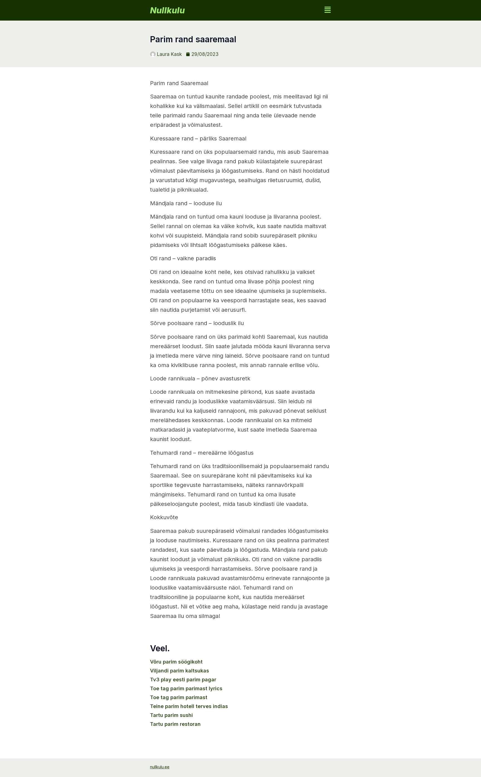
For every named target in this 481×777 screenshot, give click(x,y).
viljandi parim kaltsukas (179, 671)
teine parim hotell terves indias (189, 706)
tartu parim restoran (175, 724)
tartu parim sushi (171, 715)
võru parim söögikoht (176, 662)
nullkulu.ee (160, 766)
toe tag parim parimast (178, 697)
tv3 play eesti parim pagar (183, 679)
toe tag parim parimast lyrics (186, 688)
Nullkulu (167, 10)
